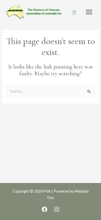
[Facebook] (44, 209)
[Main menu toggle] (89, 12)
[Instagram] (57, 209)
